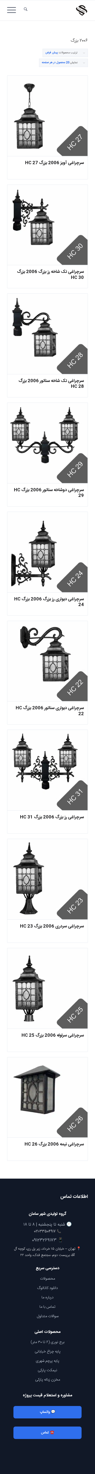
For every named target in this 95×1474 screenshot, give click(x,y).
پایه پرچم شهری (47, 1361)
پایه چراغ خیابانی (48, 1351)
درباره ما (47, 1297)
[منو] (13, 10)
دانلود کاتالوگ (47, 1288)
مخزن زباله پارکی (47, 1380)
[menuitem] (25, 10)
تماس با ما (47, 1307)
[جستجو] (25, 10)
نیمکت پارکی (47, 1370)
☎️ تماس (47, 1433)
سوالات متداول (48, 1316)
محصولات (47, 1279)
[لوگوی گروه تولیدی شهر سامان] (55, 10)
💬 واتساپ (47, 1412)
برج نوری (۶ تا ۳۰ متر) (47, 1342)
